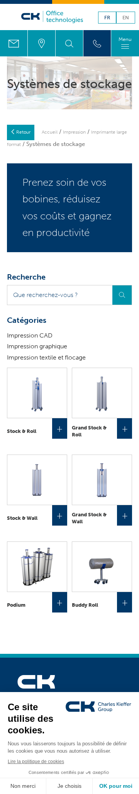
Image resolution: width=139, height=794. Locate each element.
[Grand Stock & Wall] (102, 480)
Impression (74, 132)
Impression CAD (30, 335)
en (125, 17)
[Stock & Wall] (37, 480)
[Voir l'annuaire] (97, 43)
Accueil (50, 132)
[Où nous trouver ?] (41, 43)
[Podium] (37, 566)
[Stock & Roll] (37, 393)
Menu (125, 39)
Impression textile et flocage (46, 357)
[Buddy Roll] (102, 566)
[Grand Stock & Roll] (102, 393)
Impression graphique (37, 346)
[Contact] (13, 43)
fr (107, 17)
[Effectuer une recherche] (69, 43)
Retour (23, 132)
